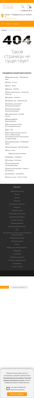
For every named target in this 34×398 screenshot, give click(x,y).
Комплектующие (23, 147)
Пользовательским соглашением (13, 378)
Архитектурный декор (12, 111)
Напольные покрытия (17, 93)
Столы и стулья (22, 177)
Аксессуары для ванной (12, 106)
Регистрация (9, 10)
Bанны (14, 85)
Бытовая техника (14, 115)
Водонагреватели (10, 121)
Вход (2, 10)
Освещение (18, 157)
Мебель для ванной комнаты (17, 153)
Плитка (14, 82)
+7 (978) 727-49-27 (26, 11)
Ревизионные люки (16, 78)
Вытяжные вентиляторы (13, 126)
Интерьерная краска (17, 143)
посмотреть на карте (10, 18)
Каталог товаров (12, 24)
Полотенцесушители (11, 165)
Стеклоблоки (20, 174)
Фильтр (5, 287)
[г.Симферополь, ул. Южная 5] (2, 15)
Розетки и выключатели (17, 169)
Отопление (17, 160)
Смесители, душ (22, 100)
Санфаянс (17, 97)
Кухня (13, 150)
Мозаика (16, 89)
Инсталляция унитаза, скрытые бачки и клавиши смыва (17, 137)
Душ (11, 129)
